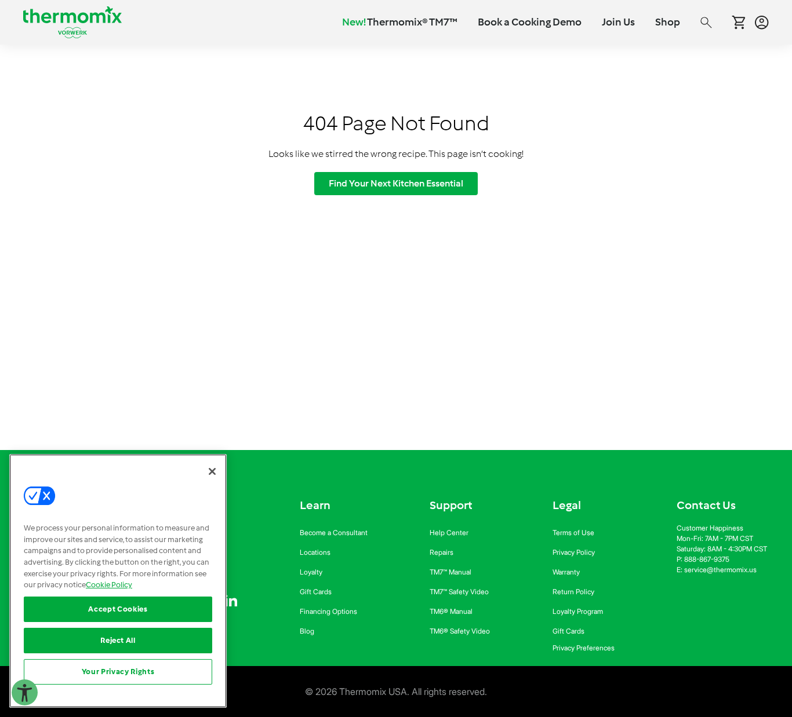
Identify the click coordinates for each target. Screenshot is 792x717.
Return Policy (573, 591)
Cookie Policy (109, 584)
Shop (667, 22)
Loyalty (311, 572)
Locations (315, 552)
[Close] (212, 471)
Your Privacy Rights (118, 671)
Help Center (449, 532)
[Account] (762, 22)
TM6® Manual (451, 611)
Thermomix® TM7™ (399, 22)
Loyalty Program (578, 611)
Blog (307, 631)
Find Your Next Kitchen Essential (396, 183)
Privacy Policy (574, 552)
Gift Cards (316, 591)
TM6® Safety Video (460, 631)
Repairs (441, 552)
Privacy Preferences (584, 647)
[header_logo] (72, 22)
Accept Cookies (117, 609)
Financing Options (328, 611)
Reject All (118, 640)
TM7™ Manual (450, 572)
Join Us (618, 22)
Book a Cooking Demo (530, 22)
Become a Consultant (334, 532)
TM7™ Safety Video (459, 591)
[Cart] (739, 22)
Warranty (566, 572)
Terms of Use (573, 532)
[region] (118, 581)
